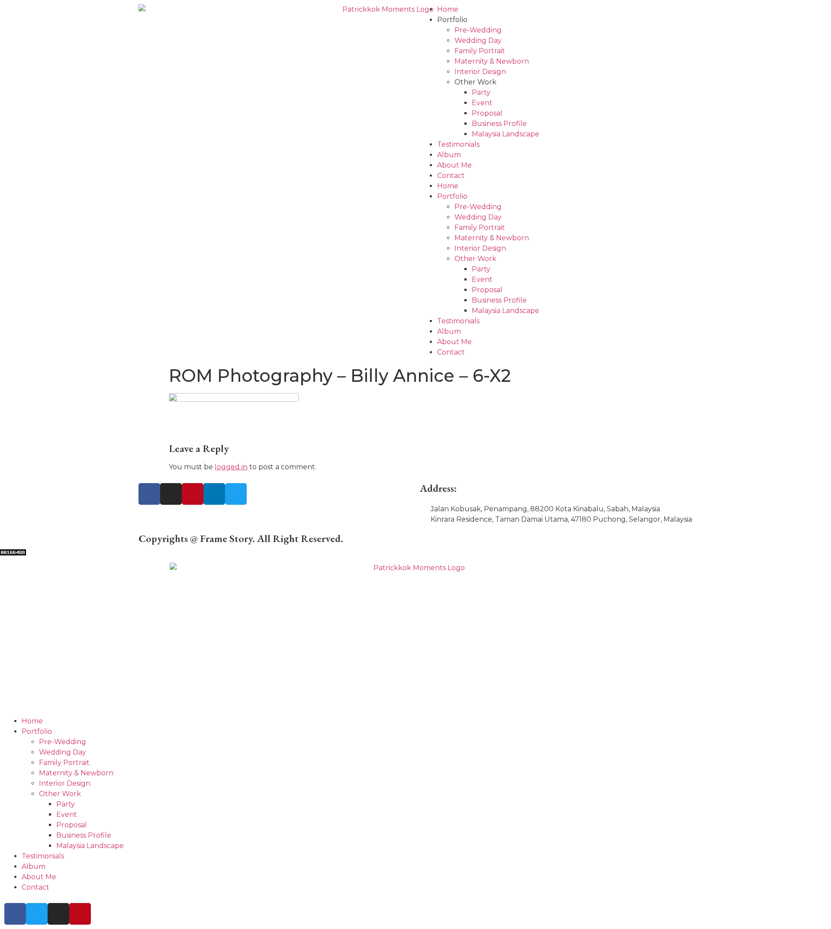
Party (481, 92)
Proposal (487, 113)
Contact (451, 175)
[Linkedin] (214, 494)
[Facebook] (149, 494)
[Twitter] (236, 494)
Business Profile (499, 123)
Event (482, 103)
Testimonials (458, 144)
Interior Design (480, 72)
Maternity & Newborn (491, 61)
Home (447, 9)
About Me (454, 165)
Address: (438, 488)
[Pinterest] (192, 494)
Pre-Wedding (478, 30)
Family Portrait (479, 51)
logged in (231, 467)
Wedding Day (478, 40)
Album (449, 155)
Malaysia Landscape (505, 134)
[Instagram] (171, 494)
